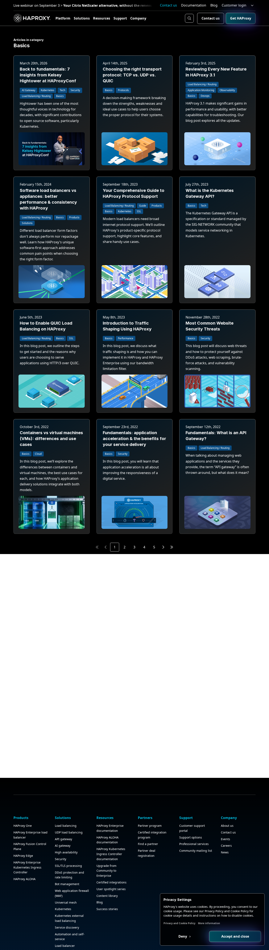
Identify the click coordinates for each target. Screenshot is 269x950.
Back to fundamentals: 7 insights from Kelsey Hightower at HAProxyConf (48, 75)
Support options (190, 837)
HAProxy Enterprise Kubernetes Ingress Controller (27, 867)
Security (60, 859)
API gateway (63, 839)
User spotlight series (111, 889)
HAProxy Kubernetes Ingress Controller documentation (110, 854)
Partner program (150, 826)
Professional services (194, 844)
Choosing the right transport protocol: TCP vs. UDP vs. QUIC (132, 75)
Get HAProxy (240, 18)
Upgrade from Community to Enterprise (106, 871)
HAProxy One (22, 826)
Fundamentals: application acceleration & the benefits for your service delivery (134, 438)
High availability (66, 852)
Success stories (107, 909)
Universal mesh (66, 902)
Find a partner (148, 844)
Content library (107, 896)
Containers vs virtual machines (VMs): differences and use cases (51, 438)
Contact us (168, 5)
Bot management (67, 884)
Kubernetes (63, 909)
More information (209, 923)
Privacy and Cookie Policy (179, 923)
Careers (226, 846)
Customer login (234, 5)
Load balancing (65, 826)
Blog (214, 5)
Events (225, 839)
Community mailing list (195, 851)
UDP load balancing (69, 832)
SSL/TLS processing (68, 866)
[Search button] (189, 18)
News (225, 852)
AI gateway (62, 846)
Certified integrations (111, 882)
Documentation (193, 5)
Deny (183, 936)
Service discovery (67, 927)
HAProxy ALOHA (24, 879)
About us (227, 826)
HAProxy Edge (23, 856)
